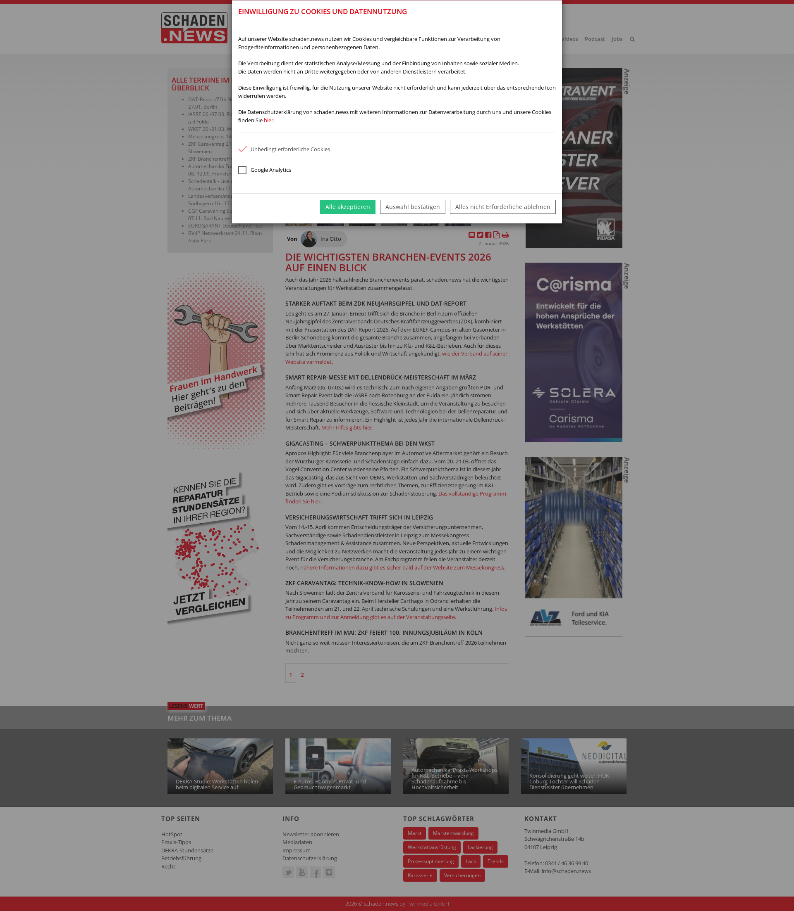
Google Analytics (271, 169)
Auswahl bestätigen (412, 207)
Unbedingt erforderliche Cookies (290, 149)
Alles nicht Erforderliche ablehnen (502, 207)
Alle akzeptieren (347, 207)
